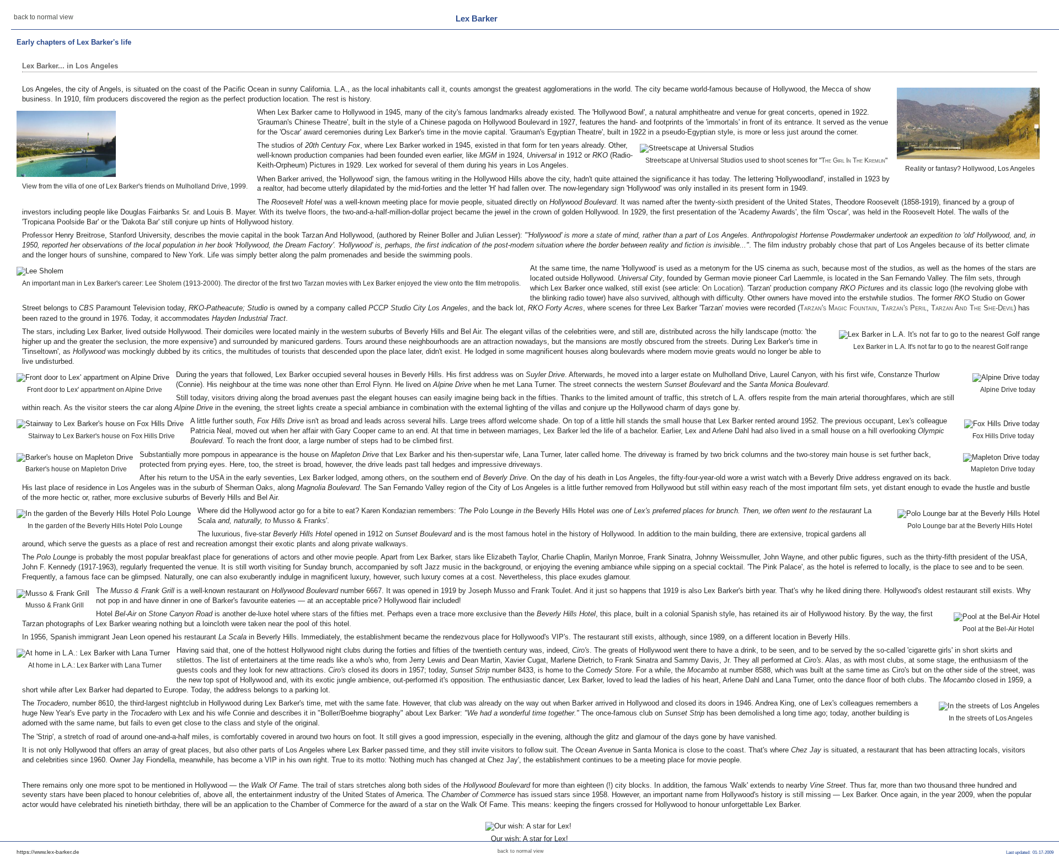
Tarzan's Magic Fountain (838, 308)
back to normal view (43, 17)
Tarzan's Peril (904, 308)
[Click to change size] (968, 123)
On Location (721, 288)
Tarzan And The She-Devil (972, 308)
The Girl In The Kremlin (853, 160)
